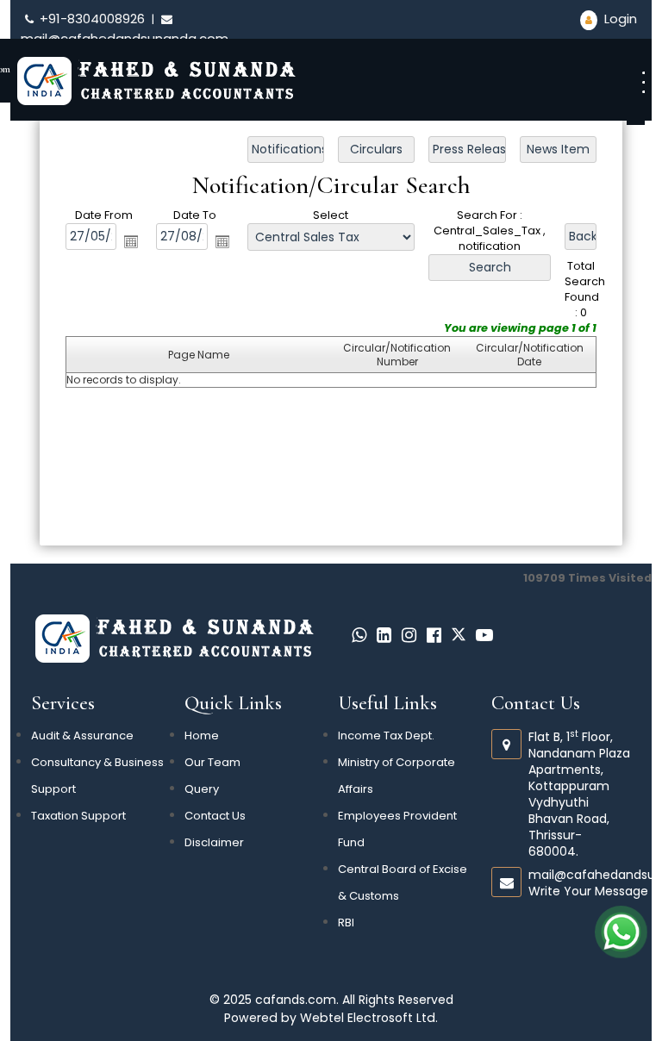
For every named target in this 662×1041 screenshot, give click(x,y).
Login (619, 18)
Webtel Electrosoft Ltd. (369, 1017)
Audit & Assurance (82, 735)
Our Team (212, 762)
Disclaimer (214, 842)
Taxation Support (78, 815)
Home (201, 735)
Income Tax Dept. (386, 735)
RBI (346, 922)
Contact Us (215, 815)
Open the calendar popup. (131, 240)
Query (201, 789)
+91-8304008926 (92, 18)
